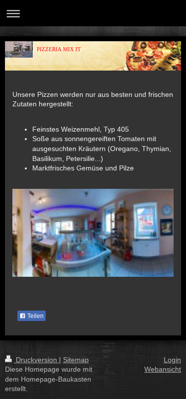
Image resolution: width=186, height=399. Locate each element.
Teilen (35, 316)
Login (172, 360)
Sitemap (76, 360)
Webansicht (162, 369)
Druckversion (36, 360)
